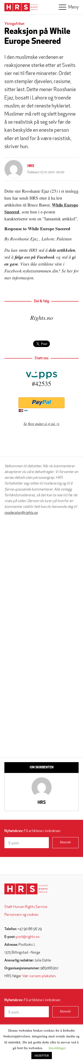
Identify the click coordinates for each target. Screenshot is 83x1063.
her (70, 271)
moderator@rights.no (21, 513)
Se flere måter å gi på (39, 423)
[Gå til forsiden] (25, 888)
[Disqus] (41, 577)
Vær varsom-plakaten (39, 976)
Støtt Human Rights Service (25, 907)
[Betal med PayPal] (41, 402)
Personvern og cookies (21, 915)
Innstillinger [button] (57, 1047)
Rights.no (41, 317)
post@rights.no (27, 937)
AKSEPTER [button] (41, 1055)
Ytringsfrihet (14, 24)
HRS (30, 166)
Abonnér (65, 842)
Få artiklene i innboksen (32, 831)
